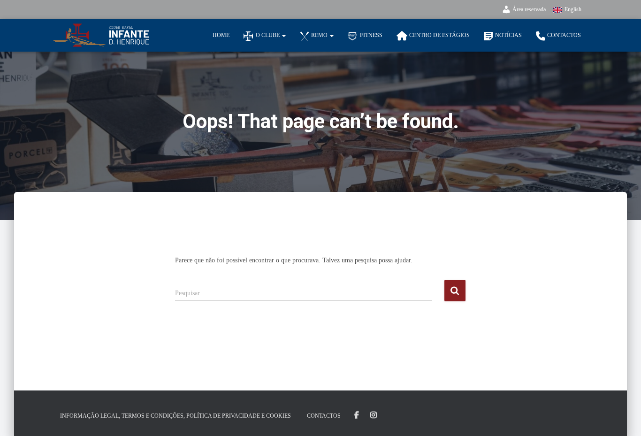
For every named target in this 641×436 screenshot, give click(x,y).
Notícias (508, 35)
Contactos (564, 35)
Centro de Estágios (439, 35)
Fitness (371, 35)
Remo (320, 35)
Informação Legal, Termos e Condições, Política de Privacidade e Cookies (175, 416)
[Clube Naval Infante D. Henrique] (101, 35)
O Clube (268, 35)
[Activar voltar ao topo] (622, 417)
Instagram (374, 415)
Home (221, 35)
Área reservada (529, 9)
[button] (283, 35)
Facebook (357, 415)
